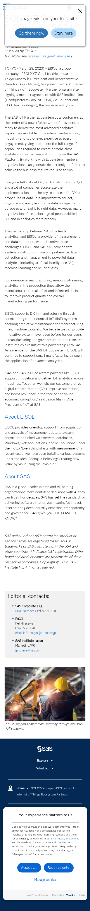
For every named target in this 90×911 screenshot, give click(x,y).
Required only (58, 867)
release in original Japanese (48, 56)
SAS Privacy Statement (64, 838)
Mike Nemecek (25, 611)
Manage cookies (45, 880)
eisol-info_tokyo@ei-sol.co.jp (35, 633)
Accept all (29, 867)
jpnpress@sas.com (28, 650)
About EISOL (20, 417)
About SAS (17, 476)
